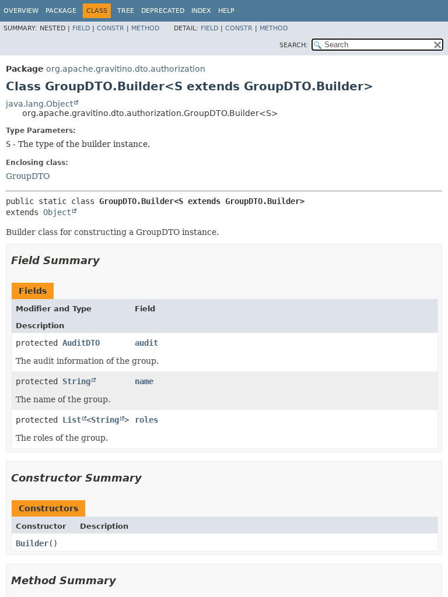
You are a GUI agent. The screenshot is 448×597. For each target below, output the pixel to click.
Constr (110, 28)
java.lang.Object (39, 103)
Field (81, 28)
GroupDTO (28, 176)
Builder (32, 543)
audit (146, 342)
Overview (21, 11)
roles (146, 419)
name (144, 381)
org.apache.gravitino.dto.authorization (125, 68)
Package (61, 11)
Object (57, 212)
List (71, 419)
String (76, 381)
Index (201, 11)
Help (226, 11)
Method (145, 28)
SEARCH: (293, 45)
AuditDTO (81, 342)
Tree (125, 11)
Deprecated (162, 11)
